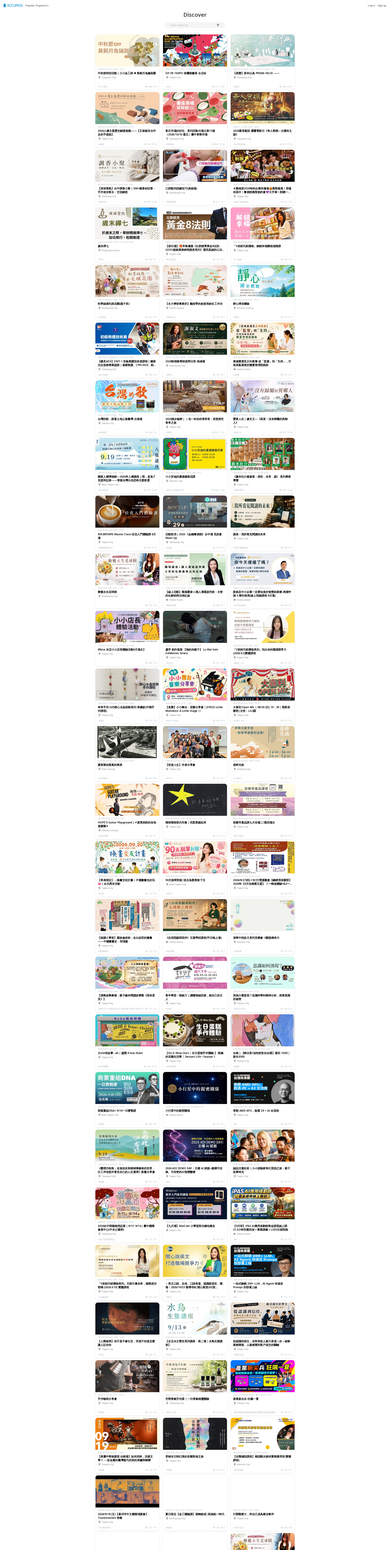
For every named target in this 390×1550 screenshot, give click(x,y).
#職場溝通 (171, 605)
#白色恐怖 (103, 490)
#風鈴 (101, 720)
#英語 (169, 1297)
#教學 (169, 374)
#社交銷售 (171, 259)
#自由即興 (103, 835)
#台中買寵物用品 (106, 1239)
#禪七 (101, 259)
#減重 (236, 374)
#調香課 (102, 201)
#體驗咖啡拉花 (105, 547)
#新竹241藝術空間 (175, 490)
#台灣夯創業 (240, 605)
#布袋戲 (102, 432)
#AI (235, 1124)
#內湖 (101, 1412)
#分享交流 (239, 1527)
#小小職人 (103, 86)
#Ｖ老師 (237, 259)
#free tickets (172, 720)
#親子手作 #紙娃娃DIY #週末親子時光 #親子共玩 (121, 1008)
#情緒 (169, 1008)
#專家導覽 (239, 490)
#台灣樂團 (103, 1066)
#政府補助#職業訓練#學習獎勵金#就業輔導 (254, 1412)
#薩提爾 (170, 951)
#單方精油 (239, 835)
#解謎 (101, 144)
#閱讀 (101, 1181)
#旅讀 (101, 1469)
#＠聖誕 (102, 317)
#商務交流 (239, 1354)
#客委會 (170, 144)
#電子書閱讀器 (241, 547)
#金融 (169, 547)
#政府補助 (239, 1469)
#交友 (101, 893)
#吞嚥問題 (171, 201)
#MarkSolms (240, 1008)
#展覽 (236, 86)
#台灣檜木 (103, 778)
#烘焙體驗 (171, 1066)
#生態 (169, 1354)
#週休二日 (239, 662)
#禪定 (236, 317)
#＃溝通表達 (104, 1527)
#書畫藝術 (103, 951)
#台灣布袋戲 (240, 144)
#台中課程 (103, 374)
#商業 (101, 1124)
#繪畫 (236, 1066)
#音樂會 (237, 951)
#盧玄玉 (237, 432)
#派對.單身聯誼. (241, 201)
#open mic (239, 720)
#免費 (169, 1469)
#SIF (168, 86)
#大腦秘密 (103, 1297)
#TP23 (169, 778)
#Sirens (169, 662)
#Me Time (171, 1412)
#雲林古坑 (171, 317)
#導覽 (169, 432)
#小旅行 (237, 778)
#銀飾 (169, 1527)
